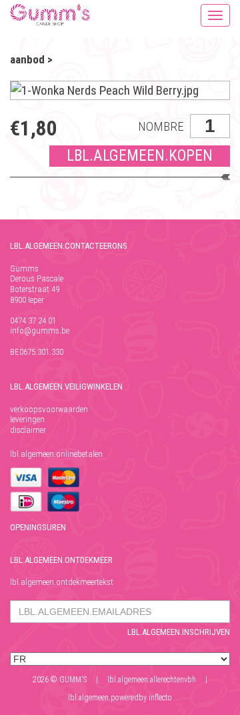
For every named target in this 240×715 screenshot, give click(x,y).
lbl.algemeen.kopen (140, 156)
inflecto (160, 697)
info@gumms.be (39, 330)
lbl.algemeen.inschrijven (178, 632)
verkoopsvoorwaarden (49, 409)
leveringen (27, 419)
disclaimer (28, 430)
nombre (161, 126)
